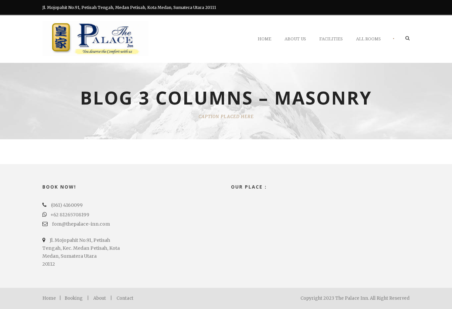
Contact (124, 298)
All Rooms (368, 38)
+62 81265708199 (69, 215)
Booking (74, 298)
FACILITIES (331, 38)
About (99, 298)
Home (264, 38)
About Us (295, 38)
